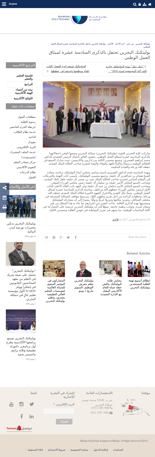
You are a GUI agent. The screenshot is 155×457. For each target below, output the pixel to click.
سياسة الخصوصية (79, 449)
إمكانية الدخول (100, 449)
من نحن (130, 43)
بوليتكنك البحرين (143, 43)
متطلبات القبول (27, 116)
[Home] (79, 20)
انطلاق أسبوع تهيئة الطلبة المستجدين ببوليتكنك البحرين (139, 284)
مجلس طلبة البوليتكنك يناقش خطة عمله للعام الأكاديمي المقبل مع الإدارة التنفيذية (111, 287)
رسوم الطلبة (28, 121)
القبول (32, 177)
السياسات (118, 449)
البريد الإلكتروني (26, 147)
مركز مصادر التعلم (25, 162)
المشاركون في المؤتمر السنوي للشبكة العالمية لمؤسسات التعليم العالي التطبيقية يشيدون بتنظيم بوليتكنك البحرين (55, 290)
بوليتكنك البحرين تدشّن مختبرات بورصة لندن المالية (21, 227)
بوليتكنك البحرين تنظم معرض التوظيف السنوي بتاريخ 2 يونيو (83, 285)
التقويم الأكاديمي (26, 167)
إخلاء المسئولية (35, 449)
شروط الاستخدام (56, 449)
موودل (32, 142)
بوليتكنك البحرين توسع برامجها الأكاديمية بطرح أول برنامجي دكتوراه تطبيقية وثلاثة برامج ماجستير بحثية (21, 346)
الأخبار (110, 43)
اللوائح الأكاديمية (23, 98)
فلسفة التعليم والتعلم (25, 77)
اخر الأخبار (120, 43)
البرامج (28, 84)
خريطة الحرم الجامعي (22, 126)
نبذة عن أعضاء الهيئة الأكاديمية (24, 91)
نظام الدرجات (28, 172)
